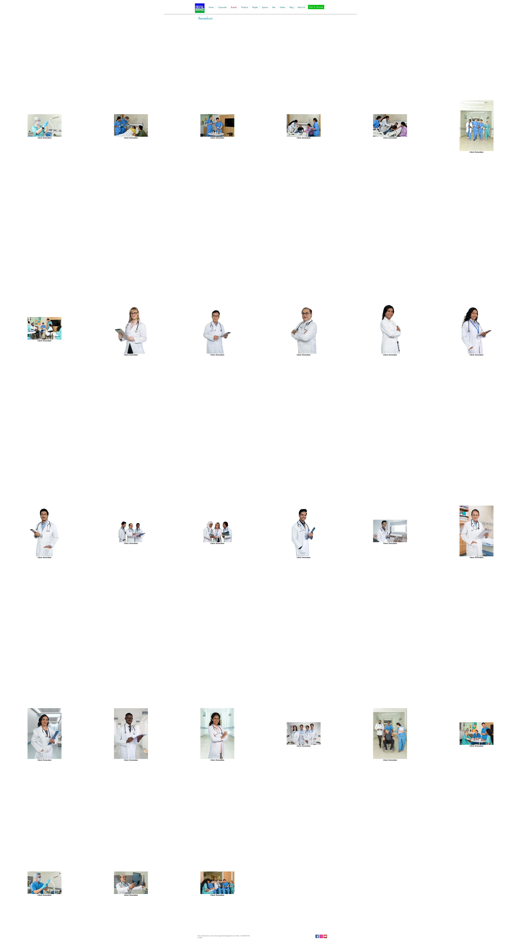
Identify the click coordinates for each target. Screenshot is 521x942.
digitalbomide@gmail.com (226, 936)
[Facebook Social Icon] (317, 936)
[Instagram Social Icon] (321, 936)
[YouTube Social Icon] (325, 936)
